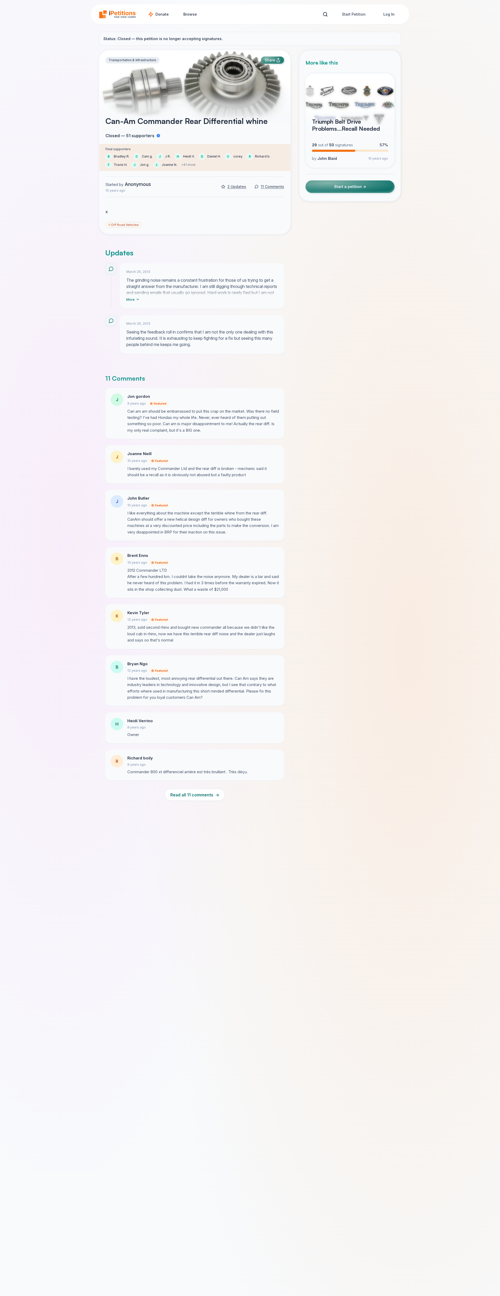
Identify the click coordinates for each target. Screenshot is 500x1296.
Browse (190, 14)
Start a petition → (350, 186)
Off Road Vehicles (123, 225)
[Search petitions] (325, 14)
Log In (389, 14)
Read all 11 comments (194, 794)
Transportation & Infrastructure (132, 60)
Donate (162, 14)
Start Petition (354, 14)
